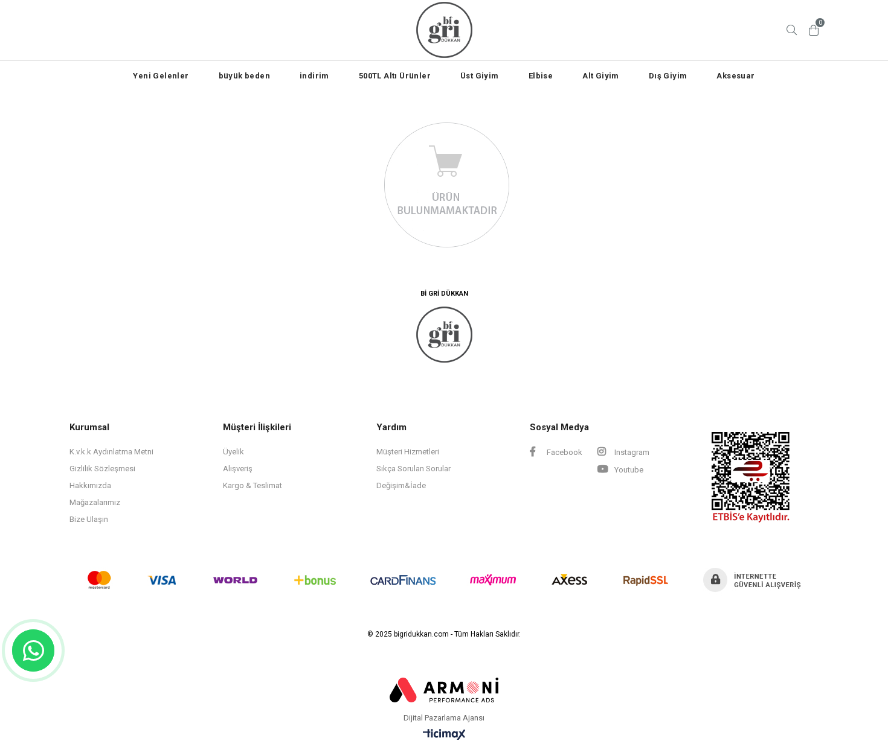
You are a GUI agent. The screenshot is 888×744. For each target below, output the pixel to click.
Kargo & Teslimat (252, 485)
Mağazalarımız (94, 502)
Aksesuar (735, 75)
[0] (814, 30)
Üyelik (233, 451)
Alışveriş (238, 468)
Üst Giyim (479, 75)
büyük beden (244, 75)
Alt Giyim (600, 75)
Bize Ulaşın (88, 519)
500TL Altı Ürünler (395, 75)
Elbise (541, 75)
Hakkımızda (90, 485)
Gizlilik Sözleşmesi (102, 468)
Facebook (563, 452)
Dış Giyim (668, 75)
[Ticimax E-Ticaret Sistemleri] (444, 735)
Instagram (631, 452)
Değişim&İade (401, 485)
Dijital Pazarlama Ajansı (444, 718)
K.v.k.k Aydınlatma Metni (111, 451)
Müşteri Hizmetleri (407, 451)
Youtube (628, 469)
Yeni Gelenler (160, 75)
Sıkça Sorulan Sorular (413, 468)
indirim (314, 75)
